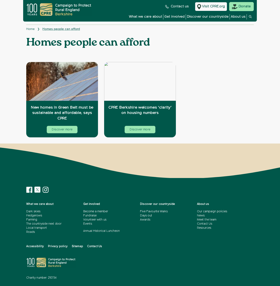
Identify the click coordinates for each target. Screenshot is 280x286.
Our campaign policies (212, 211)
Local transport (36, 227)
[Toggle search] (250, 18)
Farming (31, 219)
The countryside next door (43, 223)
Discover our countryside (208, 16)
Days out (146, 215)
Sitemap (77, 246)
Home (30, 29)
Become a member (95, 211)
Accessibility (35, 246)
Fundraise (90, 215)
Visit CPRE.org (213, 6)
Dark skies (33, 211)
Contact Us (204, 223)
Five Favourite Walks (154, 211)
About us (238, 16)
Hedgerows (34, 215)
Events (87, 223)
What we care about (145, 16)
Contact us (180, 6)
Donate (245, 6)
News (201, 215)
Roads (30, 232)
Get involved (174, 16)
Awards (145, 219)
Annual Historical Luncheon (101, 231)
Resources (204, 227)
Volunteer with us (94, 219)
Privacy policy (58, 246)
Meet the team (206, 219)
